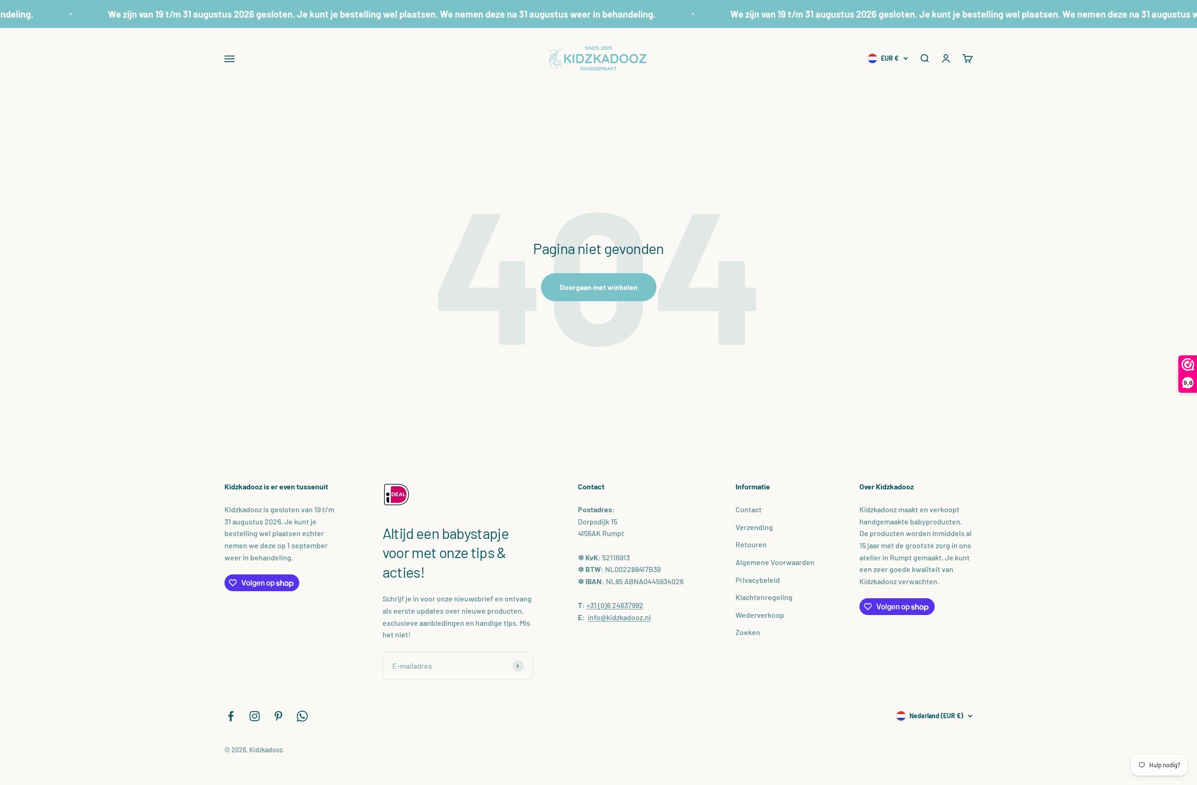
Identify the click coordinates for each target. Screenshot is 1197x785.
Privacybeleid (758, 579)
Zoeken (748, 632)
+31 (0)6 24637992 (614, 605)
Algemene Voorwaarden (775, 562)
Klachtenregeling (764, 597)
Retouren (751, 544)
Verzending (754, 527)
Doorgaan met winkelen (599, 287)
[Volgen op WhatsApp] (302, 716)
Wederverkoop (760, 614)
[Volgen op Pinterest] (278, 716)
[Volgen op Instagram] (254, 716)
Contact (749, 509)
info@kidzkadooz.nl (619, 617)
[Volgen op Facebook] (230, 716)
